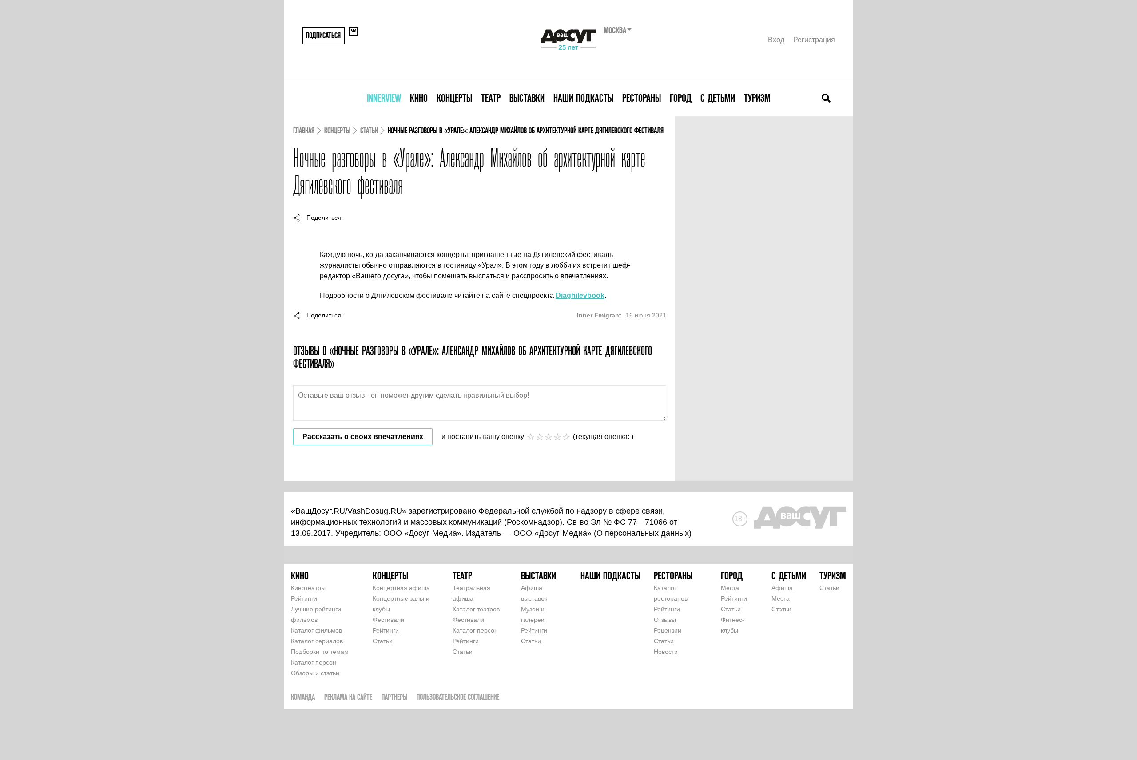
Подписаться (323, 35)
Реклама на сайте (348, 697)
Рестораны (641, 97)
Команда (303, 697)
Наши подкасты (583, 97)
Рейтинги (304, 598)
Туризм (757, 97)
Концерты (454, 97)
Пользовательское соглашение (458, 697)
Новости (666, 651)
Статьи (369, 130)
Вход (776, 40)
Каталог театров (476, 609)
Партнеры (394, 697)
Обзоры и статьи (315, 673)
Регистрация (814, 40)
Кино (419, 97)
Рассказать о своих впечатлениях (362, 436)
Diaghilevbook (580, 295)
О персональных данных (642, 533)
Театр (491, 97)
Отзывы (665, 619)
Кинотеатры (308, 587)
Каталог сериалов (317, 641)
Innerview (384, 97)
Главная (303, 130)
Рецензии (667, 630)
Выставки (527, 97)
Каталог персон (313, 662)
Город (681, 97)
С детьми (717, 97)
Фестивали (388, 619)
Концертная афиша (401, 587)
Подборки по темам (320, 651)
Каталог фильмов (316, 630)
